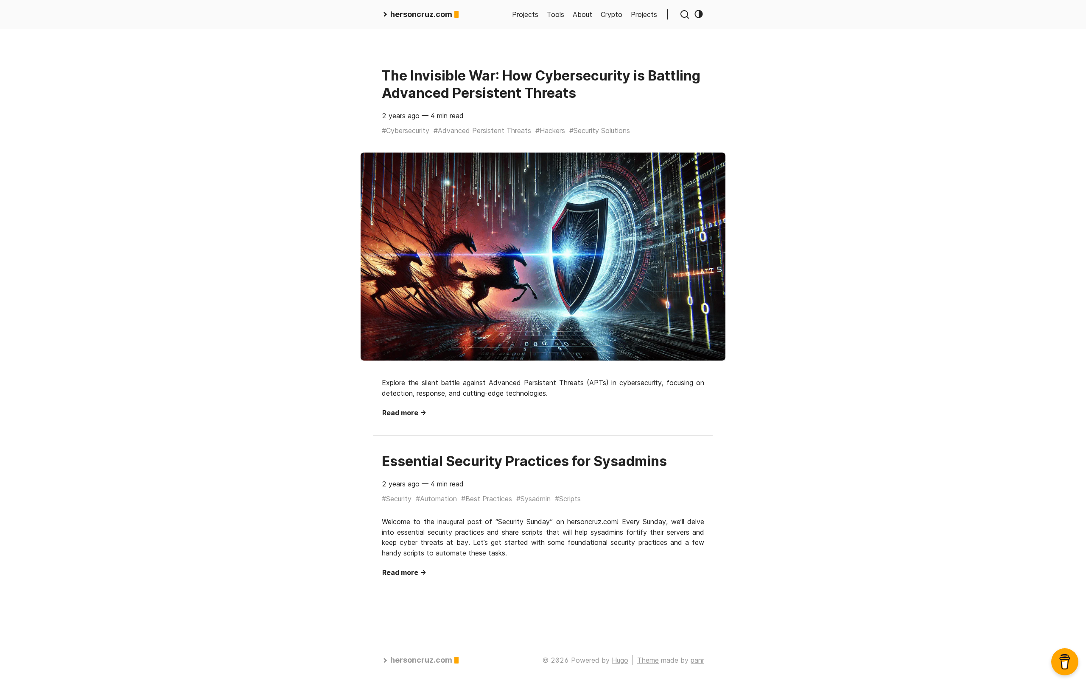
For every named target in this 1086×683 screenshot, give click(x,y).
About (582, 14)
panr (697, 660)
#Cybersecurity (405, 130)
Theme (648, 660)
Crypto (611, 14)
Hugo (620, 660)
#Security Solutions (599, 130)
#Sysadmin (533, 498)
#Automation (436, 498)
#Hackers (550, 130)
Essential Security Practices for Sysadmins (524, 461)
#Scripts (568, 498)
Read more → (404, 412)
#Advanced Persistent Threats (482, 130)
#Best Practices (486, 498)
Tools (555, 14)
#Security (396, 498)
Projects (525, 14)
